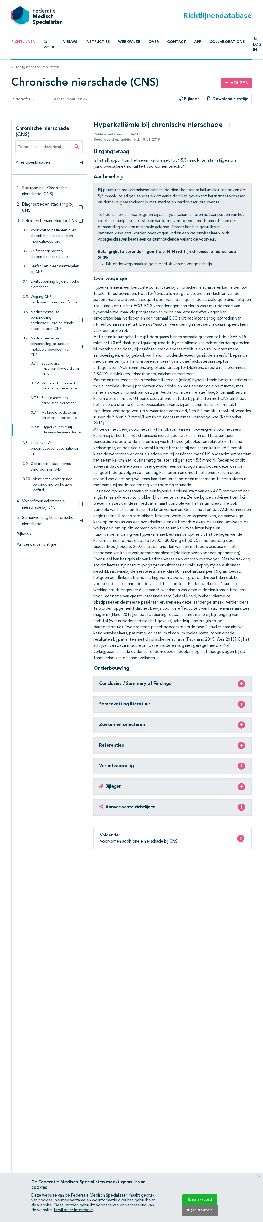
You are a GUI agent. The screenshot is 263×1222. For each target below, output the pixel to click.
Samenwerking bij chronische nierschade (47, 521)
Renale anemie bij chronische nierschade (59, 400)
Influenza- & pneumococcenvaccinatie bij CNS (54, 448)
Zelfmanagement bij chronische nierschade (49, 254)
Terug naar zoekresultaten (36, 67)
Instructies (98, 42)
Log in (257, 47)
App (197, 42)
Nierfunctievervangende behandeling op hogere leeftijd (52, 484)
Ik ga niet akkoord (199, 1210)
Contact (176, 42)
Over (153, 42)
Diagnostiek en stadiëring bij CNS (47, 207)
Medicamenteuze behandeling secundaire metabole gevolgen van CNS (51, 347)
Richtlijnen (23, 42)
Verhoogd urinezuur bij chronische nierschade (60, 386)
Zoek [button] (49, 47)
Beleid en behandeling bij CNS (49, 221)
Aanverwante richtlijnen (38, 545)
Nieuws (70, 42)
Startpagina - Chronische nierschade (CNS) (44, 191)
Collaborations (227, 42)
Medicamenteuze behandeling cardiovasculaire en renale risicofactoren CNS (52, 320)
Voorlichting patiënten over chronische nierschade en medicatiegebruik (53, 235)
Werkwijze (129, 42)
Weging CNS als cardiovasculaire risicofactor (54, 300)
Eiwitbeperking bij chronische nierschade (55, 284)
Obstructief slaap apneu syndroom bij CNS (51, 467)
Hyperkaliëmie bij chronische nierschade (61, 430)
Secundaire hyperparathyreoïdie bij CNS (61, 369)
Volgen (239, 83)
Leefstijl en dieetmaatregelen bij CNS (55, 269)
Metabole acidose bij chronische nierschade (59, 415)
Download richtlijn (229, 99)
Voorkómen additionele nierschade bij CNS (43, 504)
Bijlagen (191, 99)
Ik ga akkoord (200, 1199)
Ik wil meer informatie (73, 1210)
